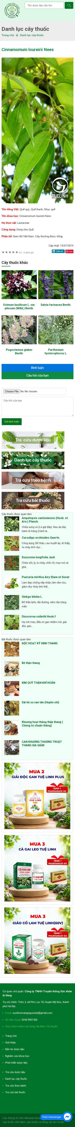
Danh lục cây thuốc (32, 35)
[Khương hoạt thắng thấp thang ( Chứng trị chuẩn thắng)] (11, 728)
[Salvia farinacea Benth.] (55, 300)
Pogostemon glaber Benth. (19, 351)
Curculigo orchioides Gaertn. (41, 537)
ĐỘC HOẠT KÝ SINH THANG (40, 643)
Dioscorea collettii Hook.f (39, 616)
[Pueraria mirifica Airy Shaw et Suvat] (11, 583)
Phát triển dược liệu (16, 1062)
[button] (69, 6)
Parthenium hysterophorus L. (56, 351)
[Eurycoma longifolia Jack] (11, 564)
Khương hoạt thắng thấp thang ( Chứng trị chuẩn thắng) (42, 723)
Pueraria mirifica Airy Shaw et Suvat (45, 577)
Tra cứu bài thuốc (15, 1092)
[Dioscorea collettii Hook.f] (11, 623)
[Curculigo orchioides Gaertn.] (11, 544)
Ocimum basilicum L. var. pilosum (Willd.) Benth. (19, 306)
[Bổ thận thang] (11, 669)
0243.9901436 (30, 1019)
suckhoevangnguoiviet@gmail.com (32, 1013)
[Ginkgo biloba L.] (11, 603)
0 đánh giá (26, 252)
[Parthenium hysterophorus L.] (55, 346)
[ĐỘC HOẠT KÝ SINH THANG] (11, 650)
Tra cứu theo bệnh (15, 1085)
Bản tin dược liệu (14, 1049)
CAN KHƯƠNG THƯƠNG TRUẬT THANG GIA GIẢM (42, 743)
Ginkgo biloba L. (32, 596)
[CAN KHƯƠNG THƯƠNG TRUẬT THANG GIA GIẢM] (11, 748)
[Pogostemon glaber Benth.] (19, 346)
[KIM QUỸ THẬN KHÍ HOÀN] (11, 689)
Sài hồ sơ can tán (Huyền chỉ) (40, 702)
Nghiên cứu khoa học (17, 1056)
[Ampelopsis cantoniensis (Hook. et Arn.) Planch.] (11, 524)
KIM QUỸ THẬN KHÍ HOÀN (38, 682)
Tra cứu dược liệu (12, 10)
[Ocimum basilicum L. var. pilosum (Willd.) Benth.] (19, 300)
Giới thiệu (10, 1042)
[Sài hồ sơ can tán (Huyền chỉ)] (11, 709)
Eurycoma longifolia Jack (38, 557)
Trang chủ (11, 1035)
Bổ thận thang (31, 663)
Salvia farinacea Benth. (56, 304)
